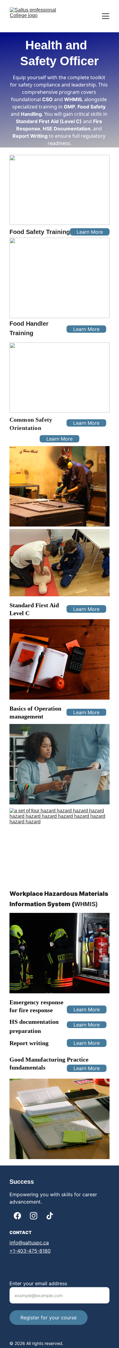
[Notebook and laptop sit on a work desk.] (59, 1119)
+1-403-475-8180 (30, 1251)
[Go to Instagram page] (33, 1215)
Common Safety (31, 419)
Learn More (90, 232)
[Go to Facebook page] (17, 1215)
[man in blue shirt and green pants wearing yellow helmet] (59, 486)
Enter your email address (38, 1283)
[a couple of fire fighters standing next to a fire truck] (59, 953)
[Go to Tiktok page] (49, 1215)
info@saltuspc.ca (29, 1243)
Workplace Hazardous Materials (59, 893)
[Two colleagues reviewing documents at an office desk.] (59, 764)
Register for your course (48, 1317)
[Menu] (105, 16)
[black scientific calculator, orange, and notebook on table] (59, 659)
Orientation (25, 427)
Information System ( (41, 904)
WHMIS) (86, 904)
